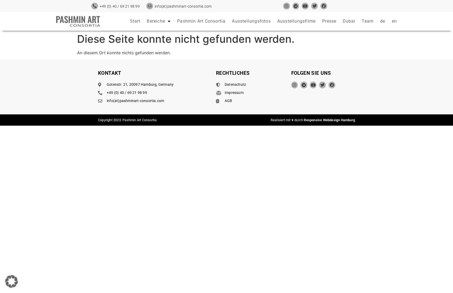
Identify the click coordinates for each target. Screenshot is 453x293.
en (394, 21)
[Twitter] (314, 6)
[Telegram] (296, 6)
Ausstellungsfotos (251, 21)
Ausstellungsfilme (296, 21)
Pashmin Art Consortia (201, 21)
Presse (329, 21)
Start (135, 21)
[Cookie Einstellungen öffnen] (11, 286)
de (382, 21)
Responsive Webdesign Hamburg (329, 120)
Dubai (349, 21)
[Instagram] (286, 6)
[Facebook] (323, 6)
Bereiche (156, 21)
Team (368, 21)
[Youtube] (305, 6)
